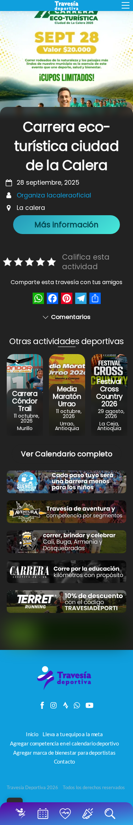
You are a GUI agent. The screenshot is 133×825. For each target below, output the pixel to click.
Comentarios (70, 317)
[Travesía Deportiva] (66, 689)
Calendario (44, 813)
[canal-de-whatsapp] (77, 703)
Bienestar (66, 813)
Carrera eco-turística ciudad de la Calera (66, 146)
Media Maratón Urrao (67, 396)
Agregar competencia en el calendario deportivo (64, 743)
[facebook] (42, 703)
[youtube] (89, 703)
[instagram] (54, 703)
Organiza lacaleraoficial (54, 195)
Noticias (89, 813)
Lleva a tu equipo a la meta (73, 734)
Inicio (22, 813)
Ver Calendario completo (66, 454)
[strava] (66, 703)
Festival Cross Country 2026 (109, 393)
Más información (66, 224)
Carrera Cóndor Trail (24, 401)
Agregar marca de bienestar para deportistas (64, 752)
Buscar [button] (111, 813)
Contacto (64, 761)
